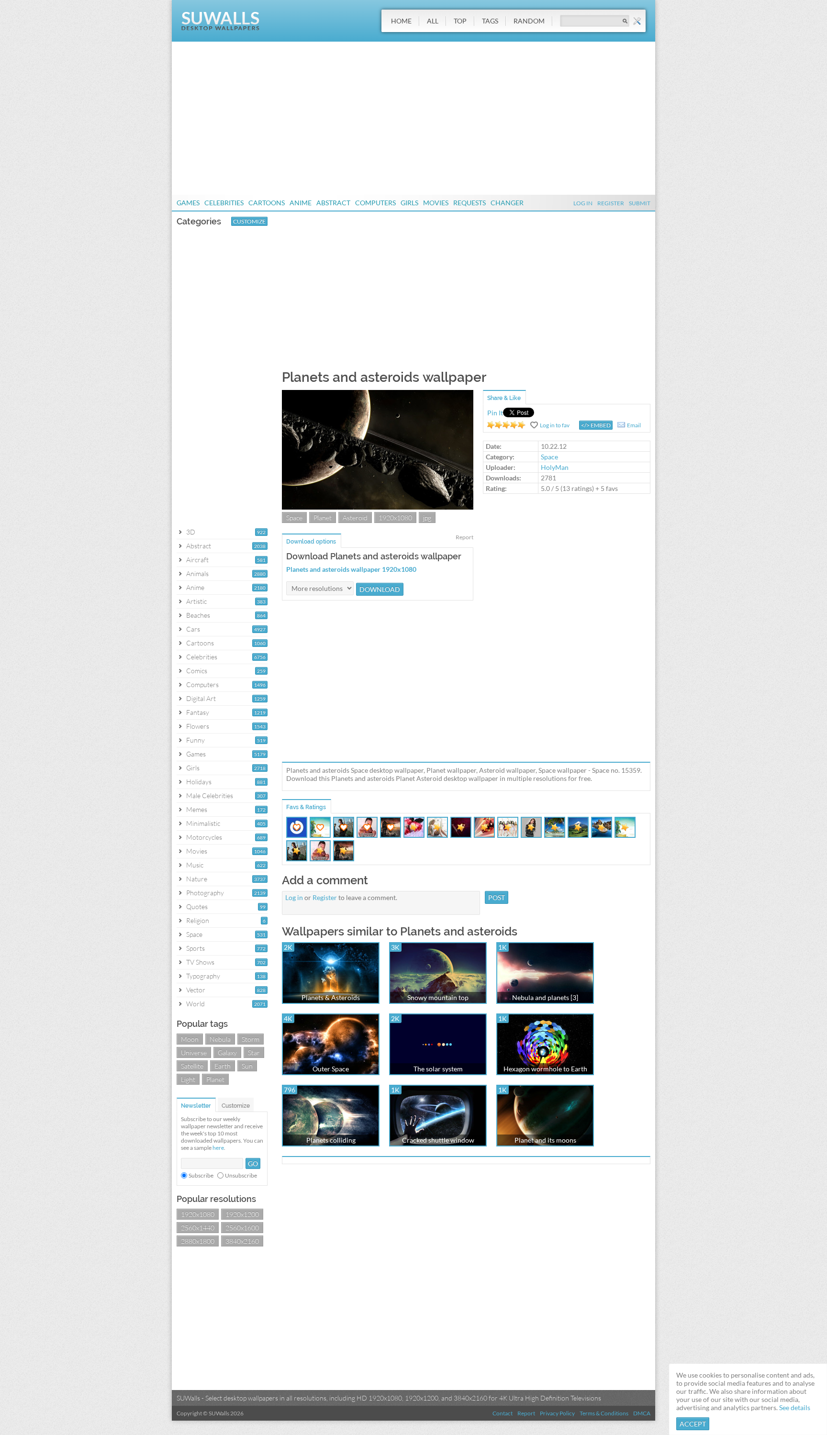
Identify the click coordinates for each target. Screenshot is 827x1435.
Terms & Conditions (604, 1413)
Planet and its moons (545, 1140)
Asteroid (355, 517)
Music (194, 865)
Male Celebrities (209, 795)
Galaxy (227, 1052)
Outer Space (331, 1069)
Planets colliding (331, 1140)
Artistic (196, 601)
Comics (196, 671)
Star (254, 1052)
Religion (197, 920)
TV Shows (200, 962)
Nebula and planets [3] (545, 997)
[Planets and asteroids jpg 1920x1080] (377, 507)
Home (401, 21)
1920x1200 (242, 1214)
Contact (502, 1413)
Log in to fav (555, 425)
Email (634, 425)
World (195, 1004)
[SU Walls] (220, 28)
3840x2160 (242, 1241)
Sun (247, 1066)
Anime (301, 203)
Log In (582, 203)
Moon (190, 1039)
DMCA (641, 1413)
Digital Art (201, 698)
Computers (375, 203)
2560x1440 (197, 1228)
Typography (203, 976)
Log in (294, 897)
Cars (193, 629)
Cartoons (266, 203)
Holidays (199, 782)
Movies (435, 203)
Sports (195, 948)
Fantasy (197, 712)
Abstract (333, 203)
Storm (250, 1039)
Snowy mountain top (438, 997)
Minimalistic (203, 823)
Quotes (197, 906)
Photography (205, 893)
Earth (222, 1066)
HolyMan (555, 467)
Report (464, 537)
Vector (195, 990)
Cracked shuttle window (438, 1140)
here (218, 1147)
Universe (194, 1052)
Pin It (495, 413)
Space (194, 934)
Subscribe (201, 1175)
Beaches (198, 615)
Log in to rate (506, 425)
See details (794, 1407)
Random (529, 21)
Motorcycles (204, 837)
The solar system (438, 1069)
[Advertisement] (413, 118)
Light (188, 1079)
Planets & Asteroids (331, 997)
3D (190, 532)
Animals (197, 573)
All (432, 21)
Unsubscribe (241, 1175)
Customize (249, 221)
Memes (196, 809)
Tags (490, 21)
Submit (639, 203)
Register (610, 203)
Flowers (197, 726)
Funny (195, 740)
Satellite (192, 1066)
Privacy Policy (557, 1413)
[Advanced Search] (637, 21)
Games (188, 203)
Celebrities (224, 203)
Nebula (220, 1039)
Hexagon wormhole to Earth (545, 1069)
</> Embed (596, 425)
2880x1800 (197, 1241)
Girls (409, 203)
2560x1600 (242, 1228)
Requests (469, 203)
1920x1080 (197, 1214)
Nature (196, 879)
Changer (507, 203)
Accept (693, 1424)
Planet (215, 1079)
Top (460, 21)
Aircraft (197, 560)
